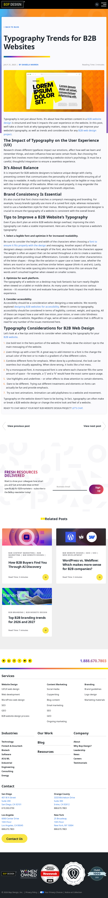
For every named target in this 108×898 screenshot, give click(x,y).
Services (8, 676)
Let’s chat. (77, 408)
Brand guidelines (93, 689)
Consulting (7, 771)
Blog (41, 742)
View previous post (19, 426)
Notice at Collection (73, 892)
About (77, 741)
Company (81, 733)
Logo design (91, 694)
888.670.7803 (60, 808)
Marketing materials (95, 699)
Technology (8, 741)
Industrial (7, 763)
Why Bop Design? (83, 746)
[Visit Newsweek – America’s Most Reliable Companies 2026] (50, 873)
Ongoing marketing (57, 721)
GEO (4, 710)
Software (6, 754)
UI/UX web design (10, 689)
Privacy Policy (31, 892)
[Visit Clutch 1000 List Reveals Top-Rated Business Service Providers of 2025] (96, 873)
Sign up (97, 489)
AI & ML (6, 758)
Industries (10, 733)
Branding (89, 684)
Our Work (45, 733)
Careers (78, 758)
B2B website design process (15, 716)
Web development (11, 694)
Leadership (79, 750)
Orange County (62, 794)
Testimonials (80, 763)
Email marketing (55, 705)
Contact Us (14, 838)
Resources (46, 752)
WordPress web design (13, 699)
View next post (92, 426)
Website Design (10, 684)
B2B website (11, 337)
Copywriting (53, 694)
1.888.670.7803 (93, 660)
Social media (53, 689)
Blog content (53, 699)
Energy (5, 775)
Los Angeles (8, 815)
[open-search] (97, 4)
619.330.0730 (8, 808)
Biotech (6, 750)
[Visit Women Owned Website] (29, 874)
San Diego (7, 794)
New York (59, 815)
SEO (4, 705)
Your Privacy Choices (54, 892)
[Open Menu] (103, 4)
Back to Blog (12, 27)
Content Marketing (57, 684)
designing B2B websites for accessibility (36, 306)
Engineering (8, 767)
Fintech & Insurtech (12, 746)
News (76, 754)
